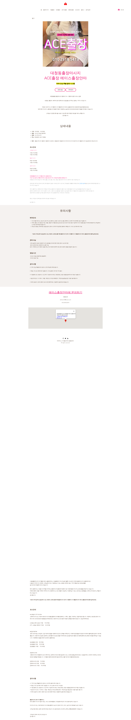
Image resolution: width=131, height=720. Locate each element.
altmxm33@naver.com (65, 299)
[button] (46, 10)
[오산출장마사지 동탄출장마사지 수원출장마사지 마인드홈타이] (63, 338)
